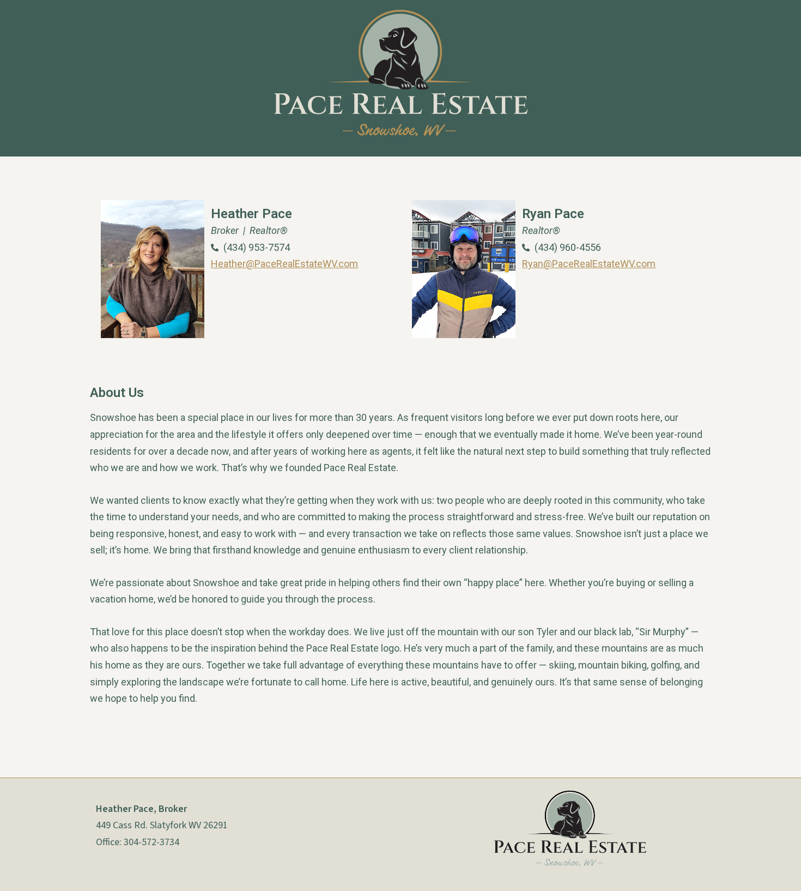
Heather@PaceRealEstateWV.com (284, 263)
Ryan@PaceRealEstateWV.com (589, 263)
